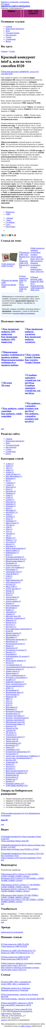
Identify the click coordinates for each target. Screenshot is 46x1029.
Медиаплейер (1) (12, 635)
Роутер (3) (10, 663)
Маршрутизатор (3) (13, 633)
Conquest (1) (10, 483)
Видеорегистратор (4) (14, 711)
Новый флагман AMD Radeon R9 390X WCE (37, 288)
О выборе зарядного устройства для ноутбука (32, 389)
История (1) (10, 769)
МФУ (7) (9, 699)
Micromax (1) (11, 510)
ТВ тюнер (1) (11, 733)
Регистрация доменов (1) (16, 661)
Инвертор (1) (11, 620)
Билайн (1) (10, 603)
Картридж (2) (11, 622)
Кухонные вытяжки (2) (15, 557)
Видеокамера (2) (12, 690)
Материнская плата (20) (15, 722)
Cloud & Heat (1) (12, 574)
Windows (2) (10, 538)
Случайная (10, 222)
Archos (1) (10, 472)
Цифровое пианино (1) (15, 682)
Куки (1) (9, 555)
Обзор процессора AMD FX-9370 (23, 288)
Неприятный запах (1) (14, 692)
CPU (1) (9, 701)
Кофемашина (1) (12, 553)
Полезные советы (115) (15, 783)
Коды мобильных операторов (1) (19, 629)
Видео (8, 41)
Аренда (4, 1020)
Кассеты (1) (10, 625)
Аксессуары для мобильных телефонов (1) (23, 756)
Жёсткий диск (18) (13, 616)
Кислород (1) (11, 627)
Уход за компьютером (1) (15, 675)
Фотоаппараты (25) (13, 743)
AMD (8, 214)
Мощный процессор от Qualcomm (14, 990)
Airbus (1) (9, 470)
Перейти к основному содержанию (15, 2)
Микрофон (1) (11, 637)
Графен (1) (10, 610)
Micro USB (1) (11, 586)
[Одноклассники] (7, 235)
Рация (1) (9, 658)
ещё (2, 429)
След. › (8, 224)
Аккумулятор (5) (12, 597)
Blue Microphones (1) (14, 476)
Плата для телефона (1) (15, 567)
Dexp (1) (9, 489)
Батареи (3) (10, 781)
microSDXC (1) (12, 512)
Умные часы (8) (12, 741)
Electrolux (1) (11, 491)
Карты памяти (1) (13, 550)
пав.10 (4, 820)
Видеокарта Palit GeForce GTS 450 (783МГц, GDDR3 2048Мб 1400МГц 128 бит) (22, 901)
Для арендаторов (12, 33)
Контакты (17, 1014)
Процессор (10, 212)
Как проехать (11, 35)
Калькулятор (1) (12, 777)
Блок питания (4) (12, 606)
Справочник (11, 39)
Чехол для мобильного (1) (16, 684)
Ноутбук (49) (11, 760)
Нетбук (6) (10, 764)
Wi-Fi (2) (9, 595)
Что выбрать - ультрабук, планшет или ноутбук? (32, 417)
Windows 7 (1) (11, 540)
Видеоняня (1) (11, 608)
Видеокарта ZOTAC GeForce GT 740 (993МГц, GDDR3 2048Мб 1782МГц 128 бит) (20, 890)
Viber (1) (9, 529)
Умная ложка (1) (12, 673)
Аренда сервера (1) (13, 601)
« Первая (9, 218)
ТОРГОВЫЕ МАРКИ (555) (17, 786)
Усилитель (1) (11, 735)
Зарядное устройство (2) (15, 618)
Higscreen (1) (11, 502)
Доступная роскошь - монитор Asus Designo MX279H (22, 999)
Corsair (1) (10, 485)
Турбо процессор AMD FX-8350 (8, 265)
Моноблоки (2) (12, 642)
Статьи (8, 37)
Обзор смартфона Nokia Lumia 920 (15, 841)
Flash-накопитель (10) (14, 580)
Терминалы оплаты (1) (15, 669)
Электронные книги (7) (15, 737)
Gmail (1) (9, 495)
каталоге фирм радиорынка (24, 313)
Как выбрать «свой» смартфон (11, 414)
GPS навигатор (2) (13, 582)
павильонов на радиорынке (12, 932)
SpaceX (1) (10, 593)
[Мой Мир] (10, 235)
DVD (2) (9, 703)
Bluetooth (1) (11, 478)
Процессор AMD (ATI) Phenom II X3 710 (24, 264)
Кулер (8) (9, 631)
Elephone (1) (10, 493)
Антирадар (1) (11, 599)
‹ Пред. (8, 220)
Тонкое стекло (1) (13, 671)
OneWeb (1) (10, 517)
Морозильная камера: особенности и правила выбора (12, 362)
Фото (8, 31)
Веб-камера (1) (11, 707)
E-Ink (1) (9, 576)
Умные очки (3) (12, 739)
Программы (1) (12, 570)
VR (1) (8, 536)
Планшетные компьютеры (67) (18, 752)
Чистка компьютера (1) (15, 686)
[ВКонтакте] (2, 235)
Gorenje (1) (10, 500)
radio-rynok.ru (6, 1014)
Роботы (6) (10, 747)
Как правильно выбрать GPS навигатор (9, 339)
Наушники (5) (11, 563)
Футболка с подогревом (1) (16, 678)
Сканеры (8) (10, 730)
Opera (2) (9, 519)
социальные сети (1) (14, 572)
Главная (9, 27)
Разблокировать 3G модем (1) (17, 656)
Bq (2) (8, 481)
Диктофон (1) (11, 612)
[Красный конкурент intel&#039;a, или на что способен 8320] (23, 74)
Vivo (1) (9, 531)
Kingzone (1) (11, 506)
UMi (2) (9, 527)
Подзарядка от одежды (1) (16, 650)
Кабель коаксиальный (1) (16, 548)
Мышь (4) (9, 646)
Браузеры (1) (11, 546)
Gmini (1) (9, 497)
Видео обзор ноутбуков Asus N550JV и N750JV (20, 849)
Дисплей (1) (10, 766)
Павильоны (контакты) (15, 29)
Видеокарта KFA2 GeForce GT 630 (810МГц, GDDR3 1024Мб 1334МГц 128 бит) (22, 879)
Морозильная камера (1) (15, 561)
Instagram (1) (11, 504)
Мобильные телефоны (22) (16, 773)
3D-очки (5, 385)
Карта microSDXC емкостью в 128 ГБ (16, 1005)
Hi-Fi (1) (9, 705)
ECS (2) (9, 578)
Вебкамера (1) (11, 709)
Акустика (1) (11, 542)
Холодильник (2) (12, 694)
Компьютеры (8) (12, 775)
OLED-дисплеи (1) (13, 589)
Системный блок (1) (14, 665)
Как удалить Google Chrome (32, 361)
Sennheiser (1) (11, 521)
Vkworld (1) (10, 534)
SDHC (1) (9, 688)
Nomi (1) (9, 514)
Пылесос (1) (10, 652)
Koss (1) (9, 508)
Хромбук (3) (10, 680)
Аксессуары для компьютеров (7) (19, 758)
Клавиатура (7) (12, 779)
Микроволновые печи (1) (16, 559)
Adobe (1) (9, 466)
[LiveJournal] (12, 235)
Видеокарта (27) (12, 745)
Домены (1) (10, 614)
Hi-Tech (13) (10, 584)
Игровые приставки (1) (15, 716)
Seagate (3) (10, 591)
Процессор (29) (12, 728)
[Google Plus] (15, 235)
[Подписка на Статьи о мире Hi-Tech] (16, 1009)
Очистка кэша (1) (13, 565)
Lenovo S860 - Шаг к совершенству (15, 984)
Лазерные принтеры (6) (15, 720)
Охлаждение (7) (12, 754)
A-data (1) (9, 464)
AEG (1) (9, 468)
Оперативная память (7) (15, 724)
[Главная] (5, 4)
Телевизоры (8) (12, 762)
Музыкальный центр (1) (15, 644)
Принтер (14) (11, 726)
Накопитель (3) (12, 648)
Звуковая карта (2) (13, 714)
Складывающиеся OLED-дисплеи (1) (21, 667)
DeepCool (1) (11, 487)
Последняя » (11, 227)
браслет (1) (10, 544)
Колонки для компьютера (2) (17, 718)
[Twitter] (5, 235)
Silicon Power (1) (12, 523)
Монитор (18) (11, 697)
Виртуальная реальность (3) (17, 771)
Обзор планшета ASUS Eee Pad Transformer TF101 (21, 858)
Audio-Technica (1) (13, 474)
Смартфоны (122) (13, 750)
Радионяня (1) (11, 654)
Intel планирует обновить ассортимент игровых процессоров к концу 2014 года (37, 266)
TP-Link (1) (10, 525)
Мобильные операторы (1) (16, 639)
